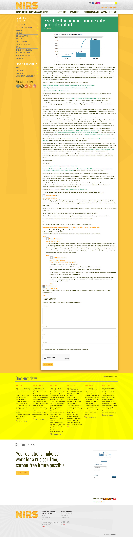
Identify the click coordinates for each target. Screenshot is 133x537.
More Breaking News (111, 377)
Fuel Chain (19, 47)
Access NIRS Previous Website (25, 76)
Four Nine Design (113, 534)
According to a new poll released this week (101, 149)
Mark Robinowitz (51, 195)
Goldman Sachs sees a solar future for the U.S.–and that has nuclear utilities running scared (69, 85)
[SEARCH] (116, 3)
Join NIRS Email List (91, 11)
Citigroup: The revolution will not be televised (56, 90)
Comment (46, 306)
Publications (20, 70)
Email (44, 334)
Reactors (19, 39)
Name (45, 327)
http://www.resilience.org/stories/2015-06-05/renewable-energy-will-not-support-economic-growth (71, 227)
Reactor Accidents (22, 41)
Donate (104, 11)
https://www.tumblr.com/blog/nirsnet (76, 189)
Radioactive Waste (22, 36)
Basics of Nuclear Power (24, 27)
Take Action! (75, 11)
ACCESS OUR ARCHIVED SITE (108, 8)
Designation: (96, 469)
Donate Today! (22, 473)
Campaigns (19, 30)
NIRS (44, 526)
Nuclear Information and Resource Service (32, 11)
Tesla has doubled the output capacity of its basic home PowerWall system (75, 132)
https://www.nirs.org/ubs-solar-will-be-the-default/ (63, 166)
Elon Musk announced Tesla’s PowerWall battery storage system (81, 130)
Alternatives (20, 58)
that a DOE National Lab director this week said (96, 134)
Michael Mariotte (54, 238)
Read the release (22, 421)
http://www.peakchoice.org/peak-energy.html (63, 262)
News (17, 67)
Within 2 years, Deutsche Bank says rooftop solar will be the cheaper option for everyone (68, 88)
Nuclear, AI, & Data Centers (24, 50)
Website (45, 342)
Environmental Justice (23, 44)
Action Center (20, 25)
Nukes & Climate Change (23, 53)
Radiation (19, 33)
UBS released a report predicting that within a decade (86, 98)
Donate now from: (98, 464)
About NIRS (62, 11)
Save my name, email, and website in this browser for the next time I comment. (66, 349)
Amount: (96, 475)
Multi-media (19, 73)
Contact (113, 11)
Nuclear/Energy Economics (24, 55)
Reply (44, 236)
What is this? (104, 461)
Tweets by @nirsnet (99, 502)
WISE (64, 525)
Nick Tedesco (50, 286)
